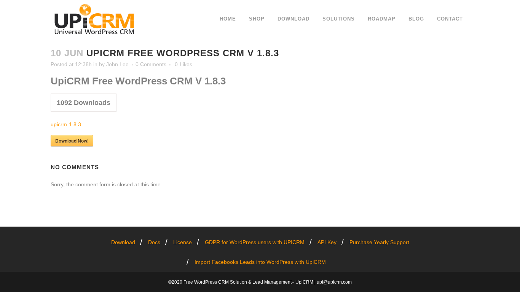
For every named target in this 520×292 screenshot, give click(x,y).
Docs (154, 242)
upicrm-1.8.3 (66, 124)
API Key (327, 242)
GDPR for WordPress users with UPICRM (255, 242)
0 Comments (151, 64)
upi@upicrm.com (334, 282)
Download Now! (72, 140)
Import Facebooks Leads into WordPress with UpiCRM (260, 262)
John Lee (117, 64)
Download (123, 242)
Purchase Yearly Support (379, 242)
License (182, 242)
